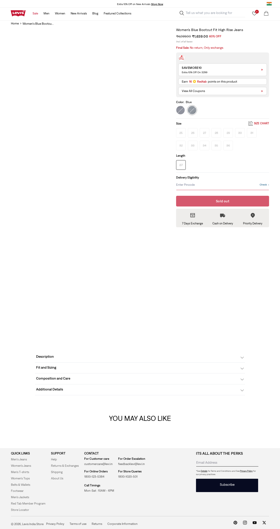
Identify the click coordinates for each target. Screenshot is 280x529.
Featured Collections (117, 13)
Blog (95, 13)
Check (263, 184)
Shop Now (157, 4)
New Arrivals (79, 13)
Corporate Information (122, 524)
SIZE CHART (261, 123)
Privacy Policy (246, 471)
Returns (97, 524)
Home (15, 23)
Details (204, 471)
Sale (35, 13)
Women (60, 13)
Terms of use (78, 524)
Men (46, 13)
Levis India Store (33, 524)
